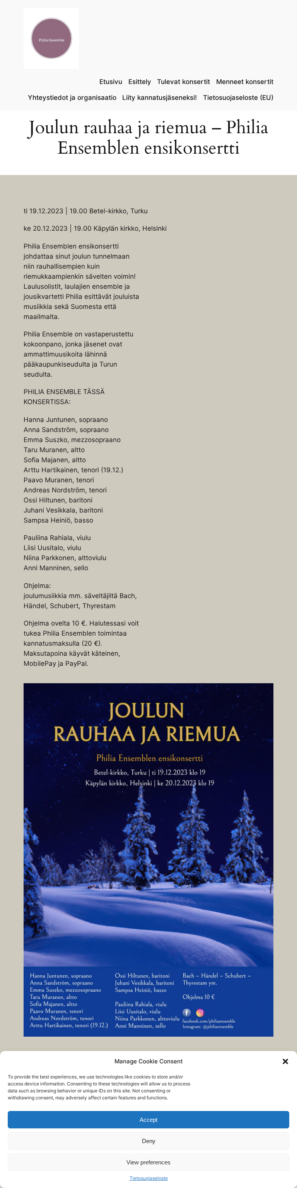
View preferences (148, 1162)
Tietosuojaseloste (149, 1178)
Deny (148, 1141)
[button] (285, 1061)
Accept (148, 1119)
